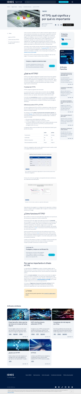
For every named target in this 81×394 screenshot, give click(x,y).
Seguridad (44, 11)
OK (71, 391)
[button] (67, 57)
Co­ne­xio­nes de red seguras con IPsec (61, 323)
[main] (40, 166)
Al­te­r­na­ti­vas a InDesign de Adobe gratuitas (66, 129)
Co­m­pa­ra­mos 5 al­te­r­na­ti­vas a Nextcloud (66, 88)
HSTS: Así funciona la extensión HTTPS (37, 323)
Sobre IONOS (28, 375)
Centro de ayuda (45, 375)
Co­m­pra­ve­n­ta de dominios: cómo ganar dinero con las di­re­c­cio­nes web (66, 74)
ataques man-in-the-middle (30, 52)
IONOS (8, 6)
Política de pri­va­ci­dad (68, 375)
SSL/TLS (30, 114)
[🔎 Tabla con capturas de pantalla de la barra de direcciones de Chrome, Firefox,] (40, 161)
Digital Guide (14, 6)
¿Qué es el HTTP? (14, 353)
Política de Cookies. (11, 392)
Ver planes (51, 255)
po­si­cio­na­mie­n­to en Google (43, 279)
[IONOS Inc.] (15, 375)
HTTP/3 (33, 353)
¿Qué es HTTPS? (11, 37)
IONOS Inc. (13, 387)
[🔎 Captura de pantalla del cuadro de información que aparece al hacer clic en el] (40, 192)
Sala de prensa (36, 375)
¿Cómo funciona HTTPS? (13, 39)
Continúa (52, 66)
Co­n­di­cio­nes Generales (56, 375)
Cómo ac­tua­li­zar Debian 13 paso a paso (66, 116)
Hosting (20, 6)
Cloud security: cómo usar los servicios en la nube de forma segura (18, 324)
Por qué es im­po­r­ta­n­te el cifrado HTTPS (13, 42)
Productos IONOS (63, 2)
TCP (36, 227)
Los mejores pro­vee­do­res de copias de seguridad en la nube (67, 102)
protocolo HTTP (45, 48)
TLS (38, 233)
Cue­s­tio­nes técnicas (27, 6)
